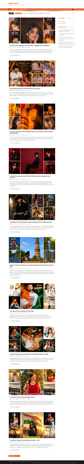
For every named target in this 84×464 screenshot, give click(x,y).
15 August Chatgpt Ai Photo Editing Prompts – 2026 (25, 440)
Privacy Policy (33, 462)
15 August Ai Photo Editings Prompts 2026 (22, 311)
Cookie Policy (58, 462)
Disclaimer (39, 462)
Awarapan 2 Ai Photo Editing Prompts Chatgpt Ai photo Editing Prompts (31, 222)
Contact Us (64, 462)
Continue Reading (15, 55)
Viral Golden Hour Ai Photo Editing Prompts (22, 397)
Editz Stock (14, 3)
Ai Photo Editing (15, 9)
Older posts (12, 456)
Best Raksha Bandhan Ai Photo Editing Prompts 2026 (33, 13)
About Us (73, 462)
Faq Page (52, 462)
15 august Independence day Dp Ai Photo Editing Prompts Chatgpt (29, 354)
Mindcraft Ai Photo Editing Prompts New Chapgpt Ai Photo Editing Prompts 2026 (31, 265)
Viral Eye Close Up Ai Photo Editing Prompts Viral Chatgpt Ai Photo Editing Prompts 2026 (31, 132)
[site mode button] (72, 9)
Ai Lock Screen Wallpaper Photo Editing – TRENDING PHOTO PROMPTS (30, 45)
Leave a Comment (27, 47)
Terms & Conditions (46, 462)
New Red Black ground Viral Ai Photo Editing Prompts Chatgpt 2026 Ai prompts (30, 176)
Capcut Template (23, 9)
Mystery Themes (30, 461)
